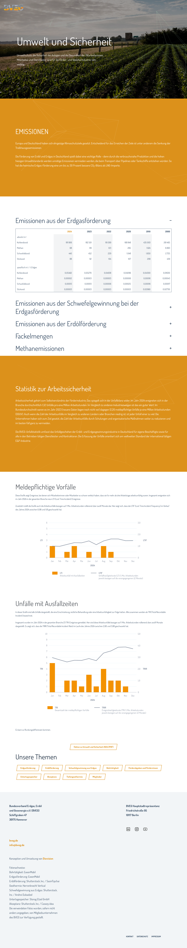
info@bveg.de (16, 845)
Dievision (48, 858)
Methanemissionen (39, 348)
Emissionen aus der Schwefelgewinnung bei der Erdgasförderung (77, 307)
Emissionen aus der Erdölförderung (60, 324)
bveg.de (13, 840)
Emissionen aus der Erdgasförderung (63, 220)
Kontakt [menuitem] (129, 936)
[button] (93, 220)
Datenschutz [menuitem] (142, 936)
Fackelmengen (34, 336)
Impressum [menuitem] (156, 936)
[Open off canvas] (181, 8)
